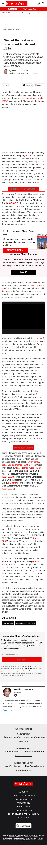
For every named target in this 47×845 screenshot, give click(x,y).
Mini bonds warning (23, 13)
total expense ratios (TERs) (28, 468)
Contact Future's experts (23, 796)
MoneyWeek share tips (12, 766)
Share (7, 85)
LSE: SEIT (13, 203)
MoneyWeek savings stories (34, 766)
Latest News (8, 623)
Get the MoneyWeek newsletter (34, 737)
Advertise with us (24, 810)
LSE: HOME (37, 338)
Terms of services (28, 666)
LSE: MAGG (8, 489)
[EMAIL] (16, 695)
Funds (18, 29)
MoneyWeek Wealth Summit (34, 751)
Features (35, 73)
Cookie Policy (23, 807)
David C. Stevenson (19, 70)
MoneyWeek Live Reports (23, 756)
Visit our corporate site (31, 836)
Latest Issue (23, 741)
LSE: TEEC (31, 156)
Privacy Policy (23, 803)
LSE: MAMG (13, 483)
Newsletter (40, 85)
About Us (24, 792)
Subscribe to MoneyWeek (12, 737)
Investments (7, 29)
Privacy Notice (30, 668)
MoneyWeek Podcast (12, 751)
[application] (23, 316)
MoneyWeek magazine (25, 623)
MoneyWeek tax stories (23, 770)
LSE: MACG (8, 477)
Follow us (29, 85)
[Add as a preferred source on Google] (23, 825)
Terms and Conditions (23, 799)
